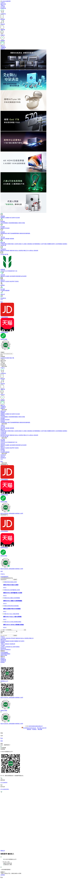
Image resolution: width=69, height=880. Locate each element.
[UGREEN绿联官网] (5, 1)
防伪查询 (7, 357)
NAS (2, 299)
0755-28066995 (4, 782)
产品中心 (3, 2)
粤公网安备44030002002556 (29, 727)
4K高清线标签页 (4, 576)
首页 (2, 571)
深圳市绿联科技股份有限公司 (36, 726)
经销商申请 (3, 659)
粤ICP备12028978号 (41, 727)
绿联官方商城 (4, 655)
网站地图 (40, 729)
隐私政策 (29, 729)
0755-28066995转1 (5, 789)
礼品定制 (3, 357)
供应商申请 (3, 660)
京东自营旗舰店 (4, 652)
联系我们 (3, 662)
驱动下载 (12, 357)
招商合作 (3, 658)
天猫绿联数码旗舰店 (5, 653)
